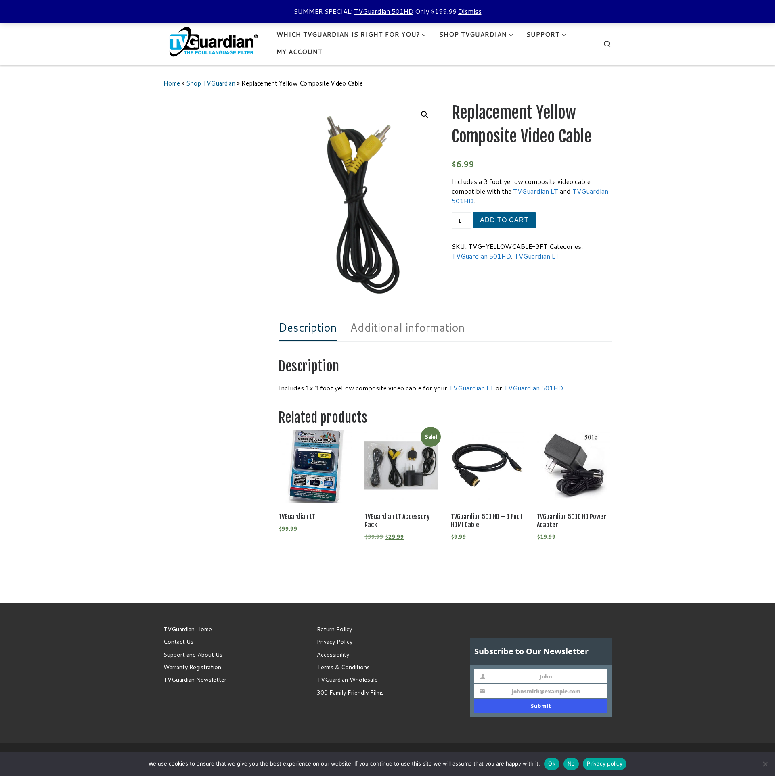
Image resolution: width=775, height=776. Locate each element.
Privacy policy (604, 763)
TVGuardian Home (187, 629)
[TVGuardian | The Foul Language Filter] (213, 42)
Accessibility (333, 654)
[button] (424, 114)
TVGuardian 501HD (383, 11)
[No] (765, 764)
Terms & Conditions (343, 667)
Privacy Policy (334, 641)
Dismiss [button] (470, 11)
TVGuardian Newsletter (194, 679)
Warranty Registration (192, 667)
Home (171, 83)
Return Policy (334, 629)
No (571, 763)
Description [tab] (308, 327)
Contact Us (178, 641)
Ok (551, 763)
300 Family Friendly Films (350, 692)
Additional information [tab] (407, 327)
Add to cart (504, 220)
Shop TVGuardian (210, 83)
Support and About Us (192, 654)
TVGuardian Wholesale (347, 679)
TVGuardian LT (535, 191)
